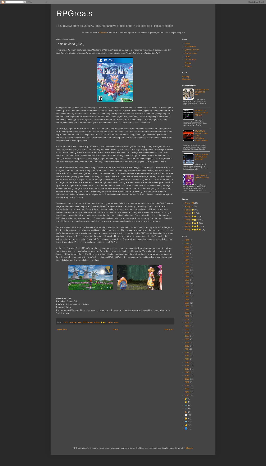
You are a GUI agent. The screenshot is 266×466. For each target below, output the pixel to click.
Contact (188, 66)
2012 (187, 352)
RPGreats (74, 13)
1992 (187, 286)
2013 (187, 356)
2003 (187, 323)
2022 (187, 385)
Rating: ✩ (189, 206)
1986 (187, 267)
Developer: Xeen (75, 322)
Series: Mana (113, 322)
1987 (187, 270)
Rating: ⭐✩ (190, 213)
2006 (187, 332)
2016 (187, 365)
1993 (187, 290)
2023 (187, 389)
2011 (187, 349)
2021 (187, 382)
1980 (187, 247)
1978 (187, 240)
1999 (187, 309)
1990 (187, 280)
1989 (187, 276)
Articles (188, 63)
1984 (187, 260)
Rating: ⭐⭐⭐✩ (192, 226)
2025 (187, 395)
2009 (187, 342)
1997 (187, 303)
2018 (187, 372)
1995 (187, 296)
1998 (187, 306)
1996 (187, 299)
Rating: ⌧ (189, 203)
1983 (187, 257)
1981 (187, 250)
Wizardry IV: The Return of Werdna (201, 112)
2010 (187, 346)
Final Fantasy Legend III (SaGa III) (202, 177)
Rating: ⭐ (189, 210)
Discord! (103, 32)
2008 (187, 339)
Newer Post (62, 329)
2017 (187, 369)
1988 (187, 273)
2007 (187, 336)
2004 (187, 326)
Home (115, 329)
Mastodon (186, 79)
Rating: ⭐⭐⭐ (192, 223)
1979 (187, 243)
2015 (187, 362)
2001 (187, 316)
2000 (187, 313)
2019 (187, 375)
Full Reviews (88, 322)
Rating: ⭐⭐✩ (100, 322)
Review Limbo (191, 53)
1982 (187, 253)
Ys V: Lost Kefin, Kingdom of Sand (202, 92)
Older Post (168, 329)
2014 (187, 359)
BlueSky (185, 76)
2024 (187, 392)
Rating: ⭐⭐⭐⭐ (193, 229)
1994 (187, 293)
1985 (187, 263)
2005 (187, 329)
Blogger (189, 448)
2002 (187, 319)
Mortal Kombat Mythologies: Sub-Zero (202, 157)
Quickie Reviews (192, 50)
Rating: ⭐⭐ (190, 216)
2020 (65, 322)
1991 (187, 283)
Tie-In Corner (190, 59)
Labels (187, 56)
